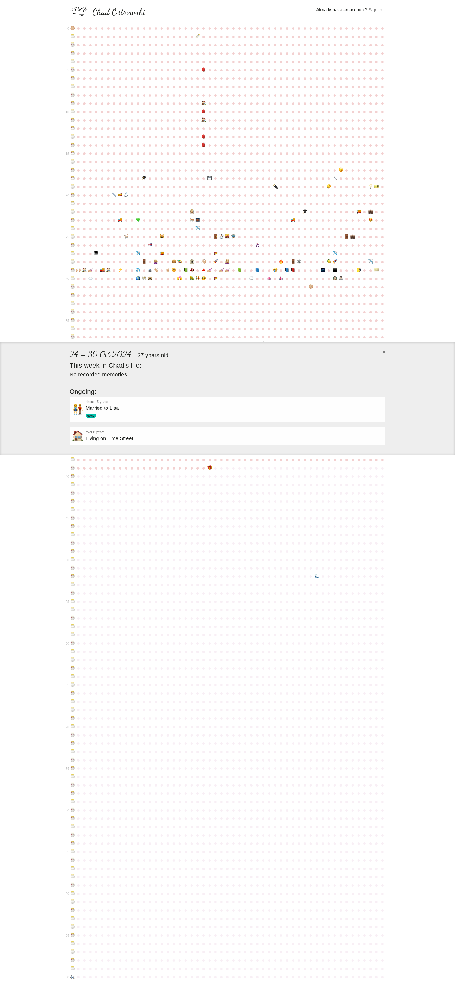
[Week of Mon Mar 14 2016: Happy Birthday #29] (73, 270)
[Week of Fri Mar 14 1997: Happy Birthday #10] (73, 111)
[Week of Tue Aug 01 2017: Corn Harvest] (192, 278)
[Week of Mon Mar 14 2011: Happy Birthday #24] (73, 228)
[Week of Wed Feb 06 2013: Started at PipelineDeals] (353, 237)
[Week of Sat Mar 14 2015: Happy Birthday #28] (73, 262)
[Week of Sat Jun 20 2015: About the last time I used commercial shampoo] (156, 262)
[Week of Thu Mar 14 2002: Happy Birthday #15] (73, 153)
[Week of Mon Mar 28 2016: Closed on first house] (84, 270)
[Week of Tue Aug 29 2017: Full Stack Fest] (215, 278)
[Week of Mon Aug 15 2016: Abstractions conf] (204, 270)
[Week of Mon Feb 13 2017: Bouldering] (359, 270)
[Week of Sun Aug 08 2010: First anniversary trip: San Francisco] (198, 220)
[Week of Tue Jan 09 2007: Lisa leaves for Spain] (329, 186)
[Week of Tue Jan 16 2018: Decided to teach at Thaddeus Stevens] (335, 278)
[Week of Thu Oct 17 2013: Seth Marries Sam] (257, 245)
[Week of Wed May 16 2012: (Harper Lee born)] (126, 237)
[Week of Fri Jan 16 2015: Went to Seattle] (335, 253)
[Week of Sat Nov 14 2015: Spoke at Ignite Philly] (281, 262)
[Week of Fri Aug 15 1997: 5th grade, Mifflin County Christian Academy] (204, 111)
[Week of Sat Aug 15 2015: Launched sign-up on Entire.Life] (204, 262)
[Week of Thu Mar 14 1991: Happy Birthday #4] (73, 61)
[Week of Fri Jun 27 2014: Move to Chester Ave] (162, 253)
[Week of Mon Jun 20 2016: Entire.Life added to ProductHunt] (156, 270)
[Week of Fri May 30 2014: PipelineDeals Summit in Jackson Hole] (138, 253)
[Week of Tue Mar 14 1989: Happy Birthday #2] (73, 45)
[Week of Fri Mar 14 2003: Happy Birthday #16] (73, 161)
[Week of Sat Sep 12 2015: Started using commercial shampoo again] (228, 262)
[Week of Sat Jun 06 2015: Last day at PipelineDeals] (144, 262)
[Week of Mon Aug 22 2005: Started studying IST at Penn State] (210, 178)
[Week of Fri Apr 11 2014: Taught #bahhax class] (96, 253)
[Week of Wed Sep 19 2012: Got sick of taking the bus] (233, 237)
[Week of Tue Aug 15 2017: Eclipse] (204, 278)
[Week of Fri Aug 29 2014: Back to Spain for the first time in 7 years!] (215, 253)
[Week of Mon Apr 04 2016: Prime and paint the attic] (90, 270)
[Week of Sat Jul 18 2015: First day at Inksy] (180, 262)
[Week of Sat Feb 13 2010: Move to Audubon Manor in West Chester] (359, 212)
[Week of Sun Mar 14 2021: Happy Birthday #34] (73, 312)
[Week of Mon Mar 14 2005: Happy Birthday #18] (73, 178)
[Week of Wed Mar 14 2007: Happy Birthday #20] (73, 195)
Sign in (375, 9)
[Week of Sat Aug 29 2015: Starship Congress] (215, 262)
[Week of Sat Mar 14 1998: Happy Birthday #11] (73, 120)
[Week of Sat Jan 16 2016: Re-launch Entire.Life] (335, 262)
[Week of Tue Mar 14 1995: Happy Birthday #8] (73, 95)
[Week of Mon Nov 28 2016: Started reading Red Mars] (293, 270)
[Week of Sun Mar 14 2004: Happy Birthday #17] (73, 170)
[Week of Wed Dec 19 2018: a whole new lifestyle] (311, 287)
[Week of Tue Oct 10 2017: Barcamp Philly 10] (251, 278)
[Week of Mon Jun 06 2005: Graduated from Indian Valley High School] (144, 178)
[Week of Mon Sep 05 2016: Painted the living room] (222, 270)
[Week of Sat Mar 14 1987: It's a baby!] (73, 28)
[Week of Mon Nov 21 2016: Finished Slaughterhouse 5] (287, 270)
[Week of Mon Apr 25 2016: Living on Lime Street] (108, 270)
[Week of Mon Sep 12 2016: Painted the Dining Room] (228, 270)
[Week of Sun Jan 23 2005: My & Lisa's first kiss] (341, 170)
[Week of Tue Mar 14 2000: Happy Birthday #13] (73, 136)
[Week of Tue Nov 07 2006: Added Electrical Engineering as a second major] (275, 186)
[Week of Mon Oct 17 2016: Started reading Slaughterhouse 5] (257, 270)
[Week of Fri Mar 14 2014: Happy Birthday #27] (73, 253)
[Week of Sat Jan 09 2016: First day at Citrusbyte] (329, 262)
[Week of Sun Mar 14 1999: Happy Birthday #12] (73, 128)
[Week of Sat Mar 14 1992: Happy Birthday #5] (73, 70)
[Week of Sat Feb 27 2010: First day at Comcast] (371, 212)
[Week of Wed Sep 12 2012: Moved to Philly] (228, 237)
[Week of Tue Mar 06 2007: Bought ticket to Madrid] (377, 186)
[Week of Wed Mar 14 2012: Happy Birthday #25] (73, 237)
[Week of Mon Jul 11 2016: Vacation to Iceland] (174, 270)
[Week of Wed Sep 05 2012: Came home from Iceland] (222, 237)
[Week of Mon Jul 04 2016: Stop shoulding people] (168, 270)
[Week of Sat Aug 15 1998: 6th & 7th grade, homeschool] (204, 120)
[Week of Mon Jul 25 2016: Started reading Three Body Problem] (186, 270)
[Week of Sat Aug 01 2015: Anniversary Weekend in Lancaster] (192, 262)
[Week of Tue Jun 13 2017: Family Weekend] (150, 278)
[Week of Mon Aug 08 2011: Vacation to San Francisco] (198, 228)
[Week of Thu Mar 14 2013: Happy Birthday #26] (73, 245)
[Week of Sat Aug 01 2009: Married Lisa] (192, 212)
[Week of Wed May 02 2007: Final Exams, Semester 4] (114, 195)
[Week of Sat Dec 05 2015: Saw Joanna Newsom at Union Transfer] (299, 262)
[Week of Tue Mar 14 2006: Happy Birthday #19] (73, 186)
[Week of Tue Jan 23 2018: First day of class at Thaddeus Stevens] (341, 278)
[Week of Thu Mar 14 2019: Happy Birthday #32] (73, 295)
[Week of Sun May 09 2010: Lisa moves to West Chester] (120, 220)
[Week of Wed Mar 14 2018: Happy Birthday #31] (73, 287)
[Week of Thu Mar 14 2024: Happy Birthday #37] (73, 337)
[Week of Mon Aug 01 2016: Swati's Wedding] (192, 270)
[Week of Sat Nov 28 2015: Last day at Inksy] (293, 262)
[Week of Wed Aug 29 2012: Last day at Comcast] (215, 237)
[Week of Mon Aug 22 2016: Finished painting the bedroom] (210, 270)
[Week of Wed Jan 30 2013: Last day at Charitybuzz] (347, 237)
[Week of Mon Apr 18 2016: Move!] (102, 270)
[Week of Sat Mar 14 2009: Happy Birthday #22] (73, 212)
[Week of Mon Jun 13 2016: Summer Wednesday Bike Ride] (150, 270)
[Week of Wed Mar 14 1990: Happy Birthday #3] (73, 53)
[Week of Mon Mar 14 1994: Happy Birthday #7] (73, 86)
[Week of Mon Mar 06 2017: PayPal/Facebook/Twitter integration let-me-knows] (377, 270)
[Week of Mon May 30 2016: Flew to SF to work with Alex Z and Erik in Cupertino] (138, 270)
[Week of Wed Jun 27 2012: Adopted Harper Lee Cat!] (162, 237)
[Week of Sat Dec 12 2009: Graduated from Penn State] (305, 212)
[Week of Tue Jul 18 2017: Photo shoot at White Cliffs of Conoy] (180, 278)
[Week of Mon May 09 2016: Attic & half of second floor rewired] (120, 270)
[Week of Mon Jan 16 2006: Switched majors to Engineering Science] (335, 178)
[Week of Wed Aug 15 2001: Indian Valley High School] (204, 145)
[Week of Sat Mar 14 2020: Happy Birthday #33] (73, 303)
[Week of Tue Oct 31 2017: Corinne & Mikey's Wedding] (269, 278)
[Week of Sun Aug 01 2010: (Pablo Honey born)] (192, 220)
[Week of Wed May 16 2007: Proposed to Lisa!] (126, 195)
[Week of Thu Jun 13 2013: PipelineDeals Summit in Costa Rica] (150, 245)
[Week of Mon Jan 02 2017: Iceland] (323, 270)
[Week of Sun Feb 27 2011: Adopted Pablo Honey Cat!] (371, 220)
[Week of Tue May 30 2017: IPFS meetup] (138, 278)
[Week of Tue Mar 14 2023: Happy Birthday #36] (73, 328)
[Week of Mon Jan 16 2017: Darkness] (335, 270)
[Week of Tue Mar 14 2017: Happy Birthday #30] (73, 278)
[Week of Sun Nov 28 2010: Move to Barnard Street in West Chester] (293, 220)
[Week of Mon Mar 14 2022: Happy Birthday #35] (73, 320)
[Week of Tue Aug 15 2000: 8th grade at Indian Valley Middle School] (204, 136)
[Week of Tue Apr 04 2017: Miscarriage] (90, 278)
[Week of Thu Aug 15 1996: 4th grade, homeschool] (204, 103)
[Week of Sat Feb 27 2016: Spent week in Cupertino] (371, 262)
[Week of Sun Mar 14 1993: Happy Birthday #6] (73, 78)
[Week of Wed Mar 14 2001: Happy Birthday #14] (73, 145)
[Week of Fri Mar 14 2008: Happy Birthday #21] (73, 203)
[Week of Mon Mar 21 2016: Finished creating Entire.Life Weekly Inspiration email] (79, 270)
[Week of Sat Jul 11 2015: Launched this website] (174, 262)
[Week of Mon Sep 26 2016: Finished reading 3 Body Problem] (239, 270)
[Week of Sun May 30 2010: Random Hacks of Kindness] (138, 220)
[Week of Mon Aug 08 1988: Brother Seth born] (198, 36)
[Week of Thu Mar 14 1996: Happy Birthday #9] (73, 103)
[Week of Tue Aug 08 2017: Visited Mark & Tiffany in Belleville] (198, 278)
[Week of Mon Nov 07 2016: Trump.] (275, 270)
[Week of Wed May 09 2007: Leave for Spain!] (120, 195)
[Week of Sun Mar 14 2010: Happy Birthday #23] (73, 220)
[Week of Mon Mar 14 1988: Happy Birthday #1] (73, 36)
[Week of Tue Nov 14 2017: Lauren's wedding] (281, 278)
